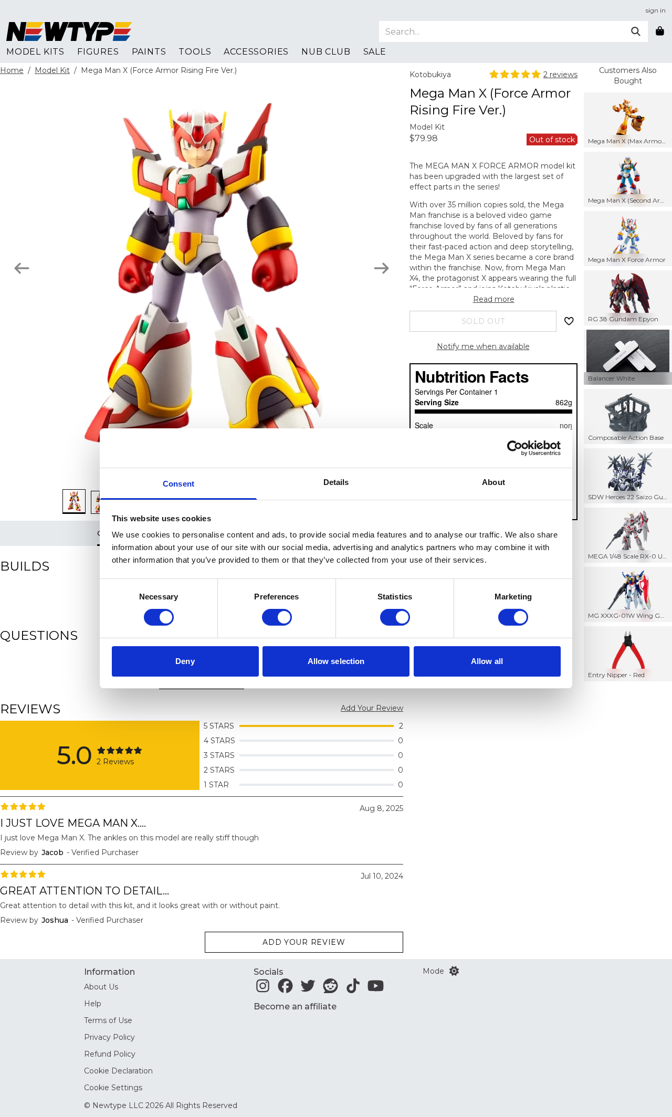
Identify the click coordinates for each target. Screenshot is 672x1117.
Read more (493, 299)
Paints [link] (149, 52)
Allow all (487, 661)
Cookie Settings (113, 1087)
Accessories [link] (256, 52)
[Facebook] (285, 989)
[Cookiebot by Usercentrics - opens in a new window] (515, 448)
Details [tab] (336, 482)
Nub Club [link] (325, 52)
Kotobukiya (430, 74)
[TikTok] (353, 989)
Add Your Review (372, 708)
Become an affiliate (295, 1006)
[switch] (277, 617)
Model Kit (52, 70)
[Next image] (381, 268)
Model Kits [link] (35, 52)
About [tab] (493, 482)
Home (12, 70)
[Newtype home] (69, 31)
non (566, 425)
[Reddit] (330, 989)
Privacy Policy (109, 1037)
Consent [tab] (178, 483)
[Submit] (636, 31)
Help (92, 1003)
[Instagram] (263, 989)
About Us (101, 987)
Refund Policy (109, 1054)
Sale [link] (374, 52)
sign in (656, 10)
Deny (184, 661)
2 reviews (560, 74)
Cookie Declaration (118, 1071)
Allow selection (336, 661)
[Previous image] (21, 268)
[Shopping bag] (660, 31)
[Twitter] (308, 989)
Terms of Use (108, 1020)
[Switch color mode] (454, 971)
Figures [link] (98, 52)
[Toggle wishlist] (569, 321)
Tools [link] (194, 52)
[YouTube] (375, 989)
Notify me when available (483, 346)
